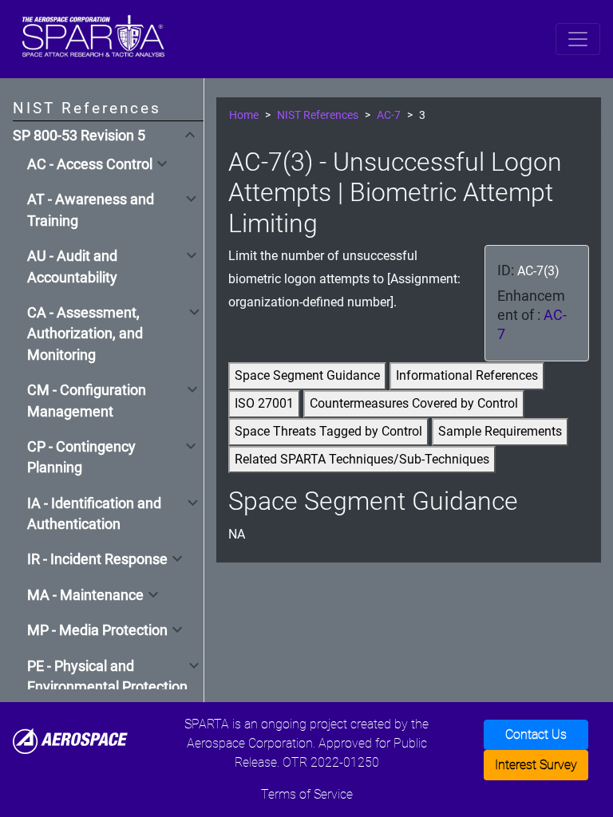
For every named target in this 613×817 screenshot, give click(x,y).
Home (244, 115)
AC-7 (389, 115)
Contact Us (536, 734)
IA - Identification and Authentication (94, 513)
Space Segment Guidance (307, 375)
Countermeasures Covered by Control (414, 403)
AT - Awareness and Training (90, 209)
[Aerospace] (70, 740)
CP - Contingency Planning (81, 457)
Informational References (467, 375)
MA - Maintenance (85, 595)
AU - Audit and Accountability (72, 266)
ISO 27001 (264, 403)
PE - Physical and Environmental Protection (107, 676)
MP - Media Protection (97, 630)
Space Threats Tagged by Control (328, 431)
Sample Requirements (500, 431)
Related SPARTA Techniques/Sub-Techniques (362, 459)
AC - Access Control (89, 164)
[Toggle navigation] (578, 39)
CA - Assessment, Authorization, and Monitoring (85, 334)
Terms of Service (307, 794)
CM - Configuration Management (86, 400)
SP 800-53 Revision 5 (79, 136)
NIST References (317, 115)
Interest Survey (536, 764)
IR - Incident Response (97, 559)
